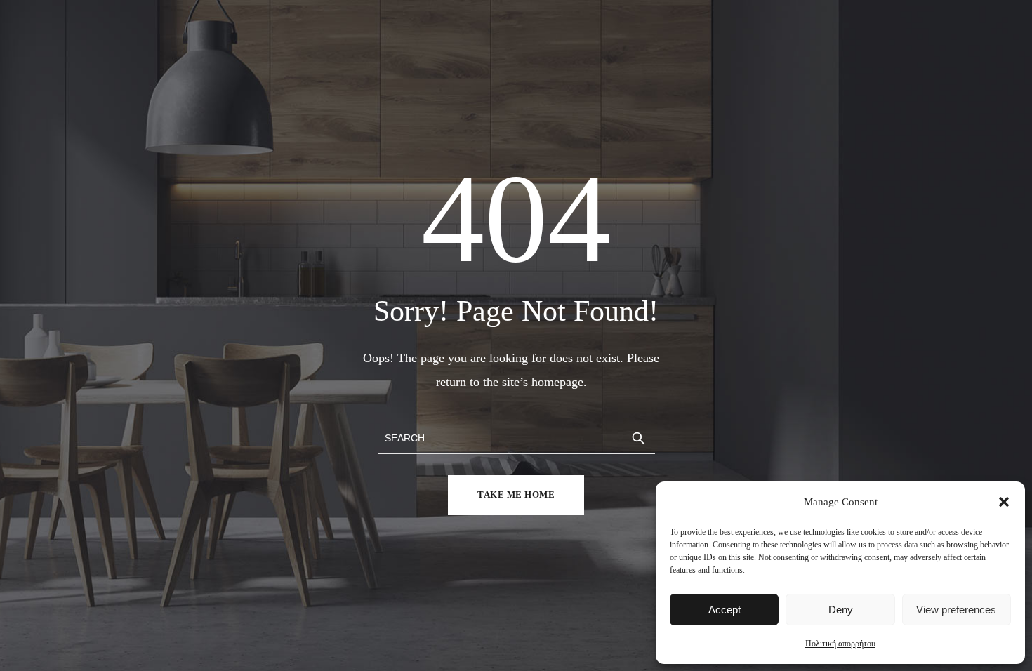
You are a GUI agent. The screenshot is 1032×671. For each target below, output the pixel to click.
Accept (724, 610)
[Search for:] (516, 437)
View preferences (956, 610)
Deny (840, 610)
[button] (1004, 502)
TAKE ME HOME (516, 494)
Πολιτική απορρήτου (840, 644)
